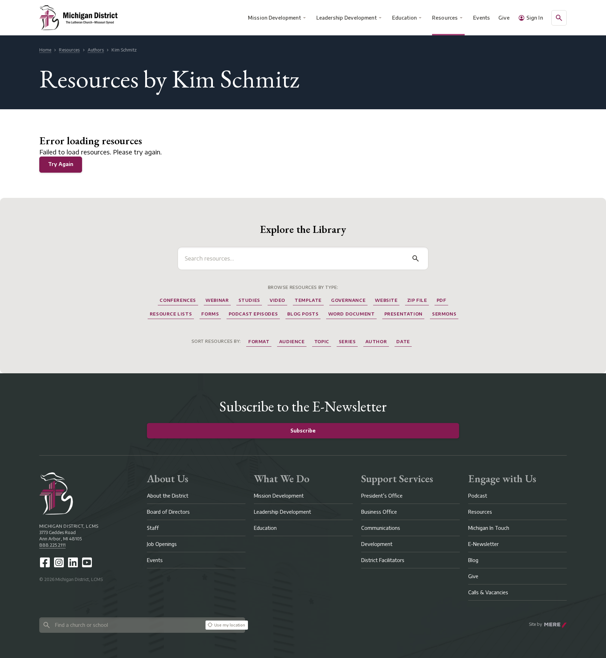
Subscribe (303, 431)
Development (376, 544)
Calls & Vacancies (488, 592)
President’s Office (382, 496)
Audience (292, 341)
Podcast (477, 496)
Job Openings (162, 544)
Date (403, 341)
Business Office (379, 512)
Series (347, 341)
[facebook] (44, 562)
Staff (153, 528)
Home (45, 50)
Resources (445, 18)
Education (404, 18)
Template (308, 300)
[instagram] (59, 562)
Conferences (178, 300)
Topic (321, 341)
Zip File (417, 300)
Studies (249, 300)
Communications (380, 528)
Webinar (217, 300)
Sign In (534, 18)
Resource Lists (171, 314)
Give (504, 18)
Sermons (444, 314)
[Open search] (559, 18)
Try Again (60, 164)
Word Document (351, 314)
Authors (96, 50)
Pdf (441, 300)
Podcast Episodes (253, 314)
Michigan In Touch (488, 528)
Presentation (403, 314)
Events (481, 18)
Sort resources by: (216, 341)
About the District (167, 496)
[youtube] (87, 562)
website (386, 300)
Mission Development (274, 18)
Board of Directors (168, 512)
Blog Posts (302, 314)
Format (259, 341)
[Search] (416, 258)
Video (277, 300)
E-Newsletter (483, 544)
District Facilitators (382, 560)
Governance (348, 300)
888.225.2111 (52, 545)
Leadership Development (346, 18)
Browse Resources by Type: (303, 287)
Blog (473, 560)
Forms (210, 314)
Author (376, 341)
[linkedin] (73, 562)
